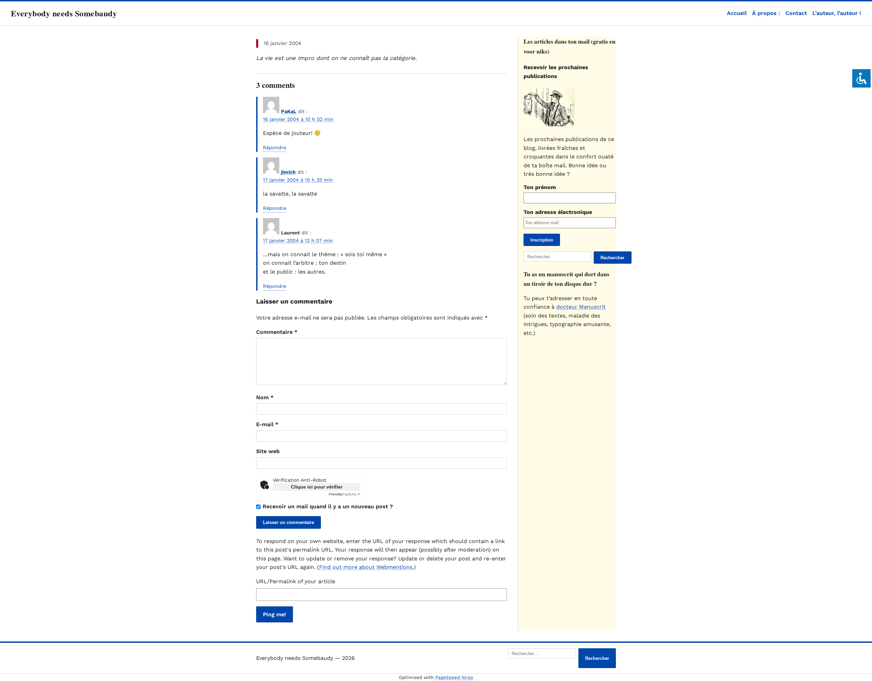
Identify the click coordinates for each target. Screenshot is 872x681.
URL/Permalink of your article (295, 581)
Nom (265, 397)
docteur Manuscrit (581, 307)
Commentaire (276, 332)
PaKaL (288, 111)
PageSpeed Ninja (454, 677)
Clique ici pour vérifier (316, 487)
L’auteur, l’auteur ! (836, 13)
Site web (268, 451)
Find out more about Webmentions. (366, 567)
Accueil (737, 13)
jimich (288, 172)
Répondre (274, 147)
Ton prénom (540, 187)
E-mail (267, 424)
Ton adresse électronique (558, 212)
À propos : (766, 13)
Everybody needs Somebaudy (64, 13)
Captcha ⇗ (344, 494)
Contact (796, 13)
